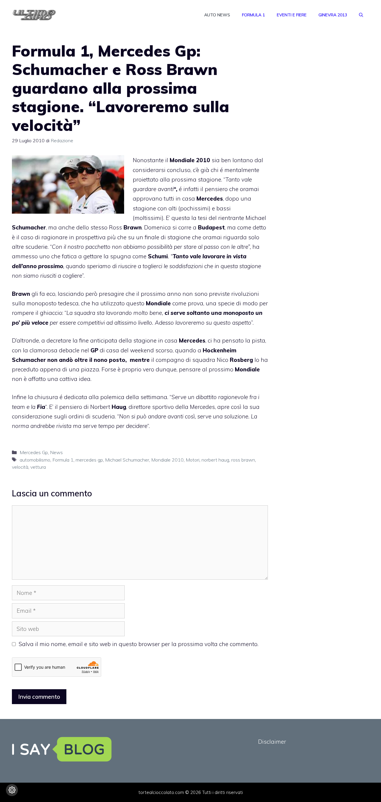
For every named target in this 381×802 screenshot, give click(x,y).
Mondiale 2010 (167, 460)
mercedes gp (89, 460)
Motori (192, 460)
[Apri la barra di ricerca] (361, 15)
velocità (20, 467)
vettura (38, 467)
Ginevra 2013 (332, 15)
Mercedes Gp (34, 452)
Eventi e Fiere (292, 15)
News (56, 452)
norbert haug (215, 460)
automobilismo (35, 460)
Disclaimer (272, 741)
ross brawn (243, 460)
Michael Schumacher (127, 460)
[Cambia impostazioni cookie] (12, 790)
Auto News (217, 15)
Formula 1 (253, 15)
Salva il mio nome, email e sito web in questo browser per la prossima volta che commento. (138, 644)
